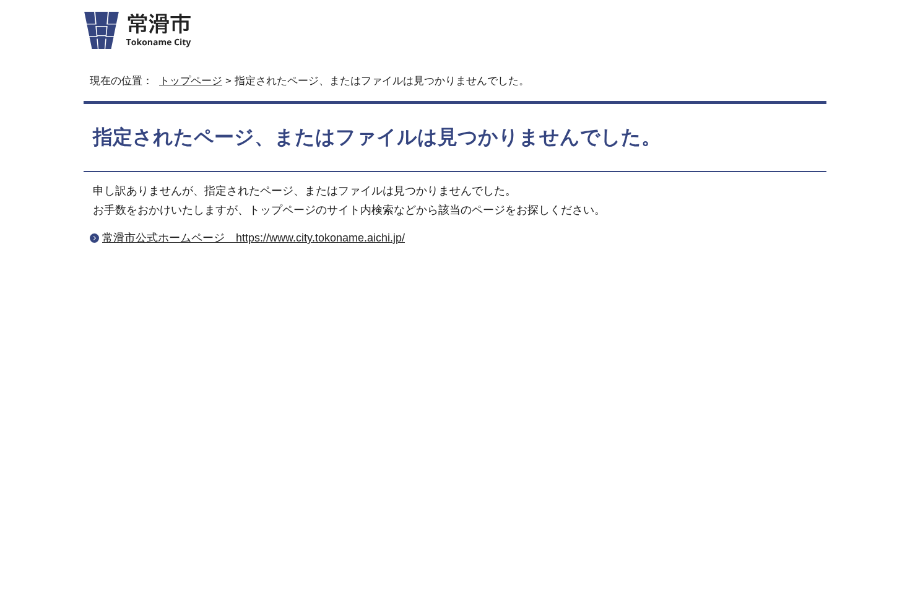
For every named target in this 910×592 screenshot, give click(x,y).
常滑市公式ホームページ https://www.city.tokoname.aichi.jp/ (253, 238)
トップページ (190, 81)
